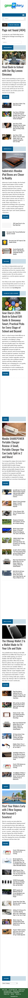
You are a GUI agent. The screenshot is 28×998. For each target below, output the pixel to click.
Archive (12, 994)
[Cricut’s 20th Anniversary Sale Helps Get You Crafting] (6, 767)
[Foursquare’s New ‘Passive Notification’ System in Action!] (3, 235)
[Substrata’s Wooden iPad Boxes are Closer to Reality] (14, 167)
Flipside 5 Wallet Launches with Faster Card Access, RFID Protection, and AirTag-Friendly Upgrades (19, 932)
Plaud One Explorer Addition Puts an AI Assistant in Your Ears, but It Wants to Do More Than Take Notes (19, 695)
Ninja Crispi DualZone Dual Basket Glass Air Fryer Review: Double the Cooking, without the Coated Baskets (19, 563)
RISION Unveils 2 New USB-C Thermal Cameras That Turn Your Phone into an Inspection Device (19, 872)
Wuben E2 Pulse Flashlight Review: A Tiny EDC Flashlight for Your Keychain (19, 504)
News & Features (7, 621)
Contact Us (18, 994)
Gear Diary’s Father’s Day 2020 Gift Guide (19, 104)
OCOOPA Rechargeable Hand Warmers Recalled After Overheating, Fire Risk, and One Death (18, 882)
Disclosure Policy (7, 991)
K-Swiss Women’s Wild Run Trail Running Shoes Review (19, 513)
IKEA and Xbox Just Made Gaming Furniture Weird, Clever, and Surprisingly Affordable (19, 705)
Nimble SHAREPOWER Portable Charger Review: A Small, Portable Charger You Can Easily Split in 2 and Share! (13, 447)
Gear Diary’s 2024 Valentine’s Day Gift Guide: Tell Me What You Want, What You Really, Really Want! (19, 127)
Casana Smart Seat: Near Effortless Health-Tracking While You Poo (19, 903)
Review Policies (22, 989)
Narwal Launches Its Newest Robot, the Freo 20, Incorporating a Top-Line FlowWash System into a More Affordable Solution (19, 862)
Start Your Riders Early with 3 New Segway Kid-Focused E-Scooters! (13, 811)
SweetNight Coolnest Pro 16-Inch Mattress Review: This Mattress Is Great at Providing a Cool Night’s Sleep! (19, 756)
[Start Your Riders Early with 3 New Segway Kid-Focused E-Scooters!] (14, 803)
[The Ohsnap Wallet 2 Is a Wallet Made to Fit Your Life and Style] (14, 638)
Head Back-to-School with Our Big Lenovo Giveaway (12, 70)
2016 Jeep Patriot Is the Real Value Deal (19, 224)
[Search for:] (11, 42)
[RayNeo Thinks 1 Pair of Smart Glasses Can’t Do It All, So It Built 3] (6, 747)
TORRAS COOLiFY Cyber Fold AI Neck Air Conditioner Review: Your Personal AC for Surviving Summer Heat (19, 542)
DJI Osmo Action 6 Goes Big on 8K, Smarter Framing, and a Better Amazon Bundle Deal (18, 736)
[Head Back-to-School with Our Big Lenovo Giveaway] (14, 63)
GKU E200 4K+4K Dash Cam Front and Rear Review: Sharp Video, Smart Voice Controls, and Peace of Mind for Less (19, 574)
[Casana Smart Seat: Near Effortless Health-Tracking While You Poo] (6, 905)
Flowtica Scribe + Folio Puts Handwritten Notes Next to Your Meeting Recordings (18, 715)
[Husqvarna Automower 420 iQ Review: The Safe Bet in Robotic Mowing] (6, 523)
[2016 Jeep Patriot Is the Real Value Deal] (6, 227)
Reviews (5, 419)
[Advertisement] (14, 398)
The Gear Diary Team (13, 989)
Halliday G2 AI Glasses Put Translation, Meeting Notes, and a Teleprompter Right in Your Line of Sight (19, 912)
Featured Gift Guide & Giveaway (11, 293)
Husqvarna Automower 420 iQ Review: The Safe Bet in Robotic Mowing (19, 521)
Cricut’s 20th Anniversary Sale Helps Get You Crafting (19, 765)
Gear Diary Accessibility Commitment (11, 992)
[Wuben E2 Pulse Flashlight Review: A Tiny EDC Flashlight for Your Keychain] (6, 505)
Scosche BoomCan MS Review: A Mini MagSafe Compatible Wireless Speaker (18, 251)
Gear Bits (6, 786)
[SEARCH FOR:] (14, 18)
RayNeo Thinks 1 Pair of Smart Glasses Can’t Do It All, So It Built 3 (19, 745)
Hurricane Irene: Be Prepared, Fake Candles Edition (17, 241)
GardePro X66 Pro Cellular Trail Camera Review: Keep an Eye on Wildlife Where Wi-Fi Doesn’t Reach (19, 552)
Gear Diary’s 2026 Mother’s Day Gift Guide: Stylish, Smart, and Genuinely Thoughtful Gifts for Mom (19, 138)
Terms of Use (6, 994)
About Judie (4, 989)
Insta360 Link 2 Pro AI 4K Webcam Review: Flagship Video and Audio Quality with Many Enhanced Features (19, 493)
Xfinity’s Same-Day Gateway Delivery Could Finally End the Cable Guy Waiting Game (19, 922)
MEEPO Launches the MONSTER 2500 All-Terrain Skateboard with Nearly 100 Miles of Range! (19, 893)
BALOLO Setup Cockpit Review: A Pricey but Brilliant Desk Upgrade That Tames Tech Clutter (19, 531)
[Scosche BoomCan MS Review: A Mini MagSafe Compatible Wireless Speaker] (6, 252)
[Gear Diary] (14, 5)
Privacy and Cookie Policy (18, 991)
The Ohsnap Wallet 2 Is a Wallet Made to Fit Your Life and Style (13, 644)
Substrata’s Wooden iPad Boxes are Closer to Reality (13, 174)
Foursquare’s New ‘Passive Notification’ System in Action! (16, 233)
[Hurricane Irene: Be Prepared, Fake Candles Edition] (4, 244)
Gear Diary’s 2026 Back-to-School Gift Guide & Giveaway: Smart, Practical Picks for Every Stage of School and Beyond (19, 115)
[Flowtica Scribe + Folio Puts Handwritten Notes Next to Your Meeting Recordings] (6, 716)
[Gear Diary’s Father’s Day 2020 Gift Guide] (6, 107)
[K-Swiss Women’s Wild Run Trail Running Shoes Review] (6, 515)
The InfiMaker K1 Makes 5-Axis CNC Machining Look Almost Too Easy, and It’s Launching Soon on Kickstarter (19, 776)
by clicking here (17, 288)
